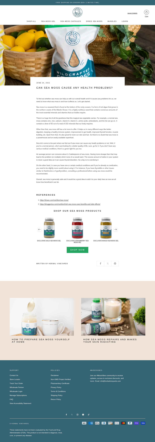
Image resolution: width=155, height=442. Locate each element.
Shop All (31, 21)
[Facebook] (100, 263)
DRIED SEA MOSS (94, 21)
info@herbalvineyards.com (110, 381)
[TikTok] (88, 414)
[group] (49, 229)
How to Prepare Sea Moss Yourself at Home (41, 340)
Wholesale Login (16, 391)
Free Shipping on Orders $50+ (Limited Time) (77, 2)
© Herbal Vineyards (19, 423)
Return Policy (56, 399)
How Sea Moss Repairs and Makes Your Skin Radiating (110, 340)
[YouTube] (83, 414)
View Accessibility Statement (20, 403)
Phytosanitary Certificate (60, 383)
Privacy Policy (56, 387)
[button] (39, 229)
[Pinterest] (115, 263)
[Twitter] (107, 263)
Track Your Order (16, 383)
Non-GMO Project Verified (61, 379)
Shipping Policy (56, 395)
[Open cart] (146, 12)
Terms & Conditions (58, 391)
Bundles (112, 21)
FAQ (11, 399)
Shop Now (77, 250)
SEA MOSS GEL (48, 21)
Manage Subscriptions (18, 395)
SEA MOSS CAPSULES (70, 21)
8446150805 (132, 13)
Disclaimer (55, 375)
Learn (125, 21)
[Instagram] (77, 414)
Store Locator (15, 379)
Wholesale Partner (17, 387)
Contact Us (14, 375)
